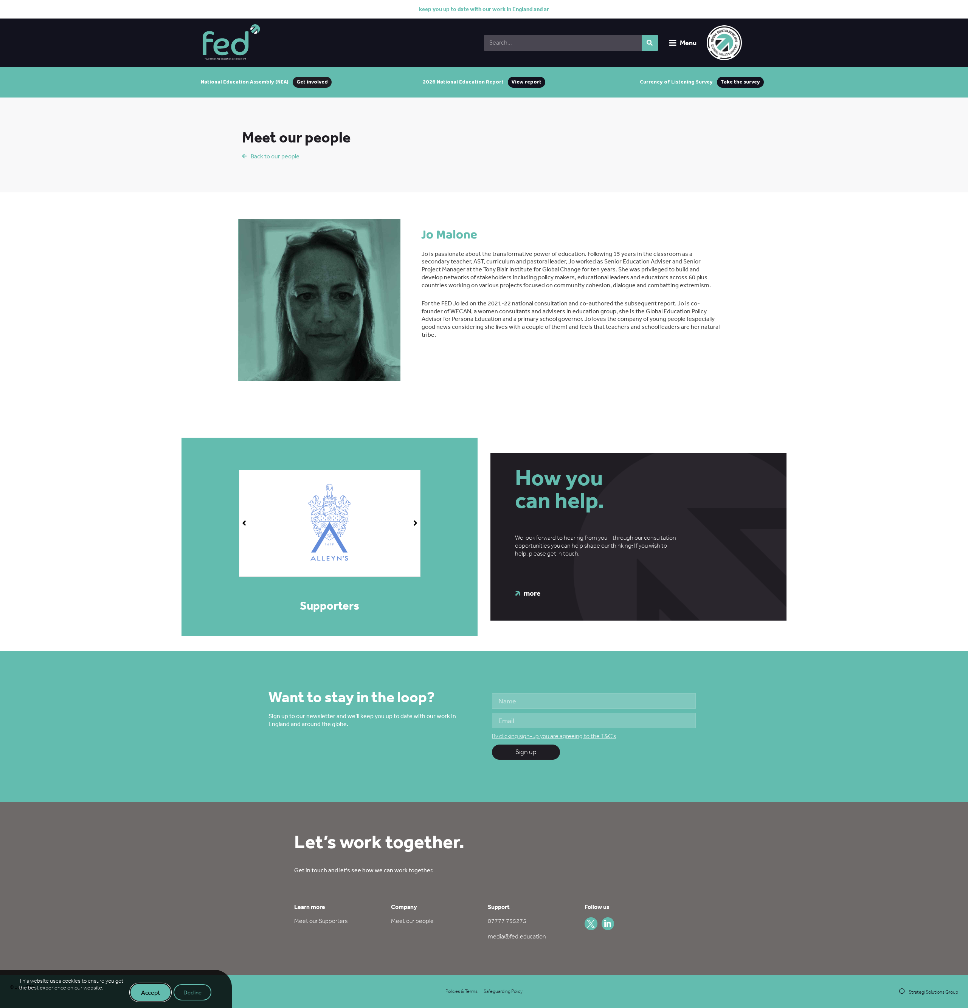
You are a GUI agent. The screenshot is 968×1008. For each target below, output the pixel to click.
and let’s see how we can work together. (363, 870)
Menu (688, 42)
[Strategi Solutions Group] (902, 991)
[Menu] (673, 43)
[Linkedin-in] (608, 923)
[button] (415, 523)
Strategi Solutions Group (933, 992)
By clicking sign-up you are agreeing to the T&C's (554, 736)
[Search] (650, 43)
